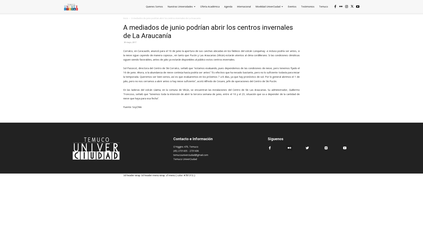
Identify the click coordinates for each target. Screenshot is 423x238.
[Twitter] (352, 6)
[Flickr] (340, 6)
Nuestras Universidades (180, 6)
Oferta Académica (210, 6)
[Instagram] (346, 6)
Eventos (292, 6)
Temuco (323, 6)
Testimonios (307, 6)
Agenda (228, 6)
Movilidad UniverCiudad (267, 6)
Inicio (125, 18)
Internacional (244, 6)
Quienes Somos (154, 6)
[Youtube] (357, 6)
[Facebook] (335, 6)
